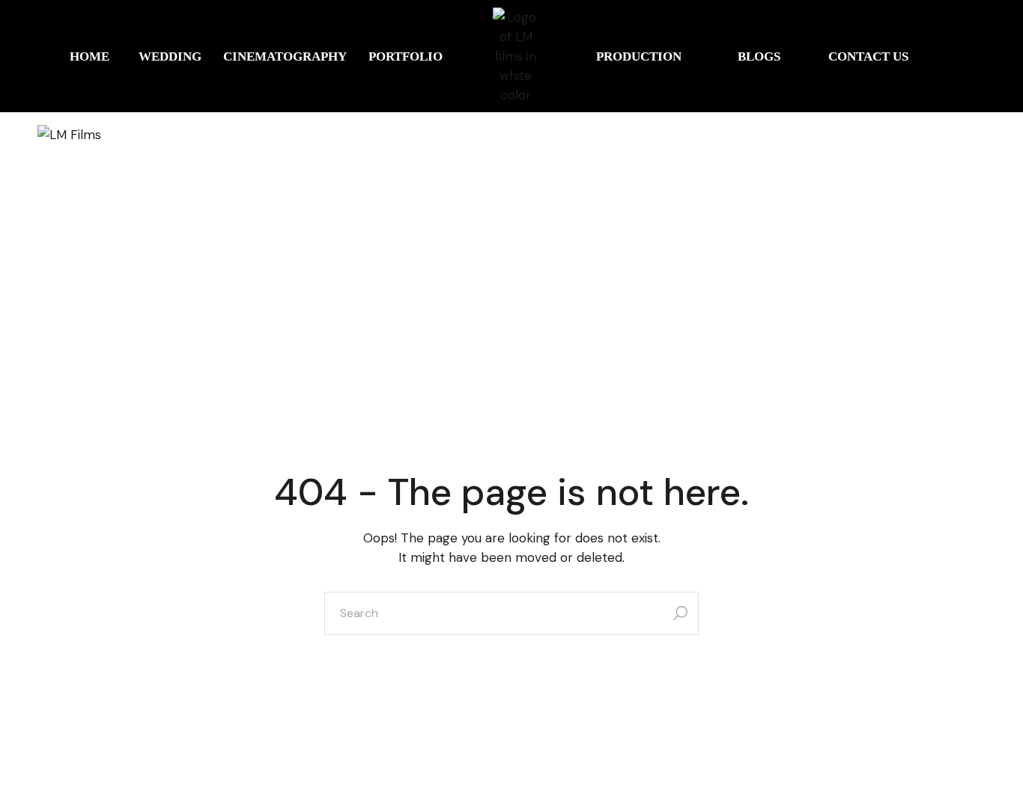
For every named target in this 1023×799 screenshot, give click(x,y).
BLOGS (759, 56)
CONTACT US (868, 56)
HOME (89, 56)
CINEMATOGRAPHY (285, 56)
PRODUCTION (639, 56)
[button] (92, 56)
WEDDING (170, 56)
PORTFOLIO (405, 56)
